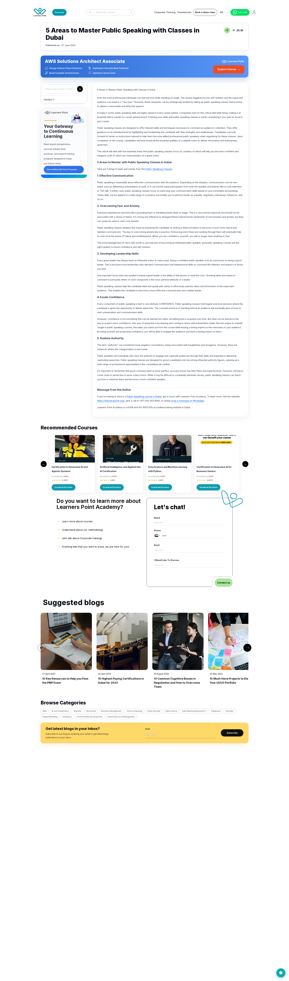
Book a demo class (205, 12)
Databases (216, 711)
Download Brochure (63, 487)
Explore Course (229, 69)
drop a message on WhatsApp (187, 400)
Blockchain (91, 711)
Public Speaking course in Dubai (144, 396)
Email (157, 545)
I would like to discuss (166, 560)
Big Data (77, 711)
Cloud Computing (134, 711)
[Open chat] (280, 972)
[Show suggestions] (131, 12)
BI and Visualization (60, 711)
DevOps (229, 711)
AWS (45, 711)
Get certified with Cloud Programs (64, 169)
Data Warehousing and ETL (194, 711)
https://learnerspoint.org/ (111, 400)
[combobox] (109, 12)
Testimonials (184, 12)
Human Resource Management (121, 717)
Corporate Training (164, 12)
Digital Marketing (50, 717)
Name (157, 518)
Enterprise (67, 717)
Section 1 (49, 99)
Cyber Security (153, 711)
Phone (157, 530)
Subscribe (232, 733)
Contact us (223, 582)
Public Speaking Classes (158, 169)
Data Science (171, 711)
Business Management (111, 711)
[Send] (281, 957)
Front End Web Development (89, 717)
